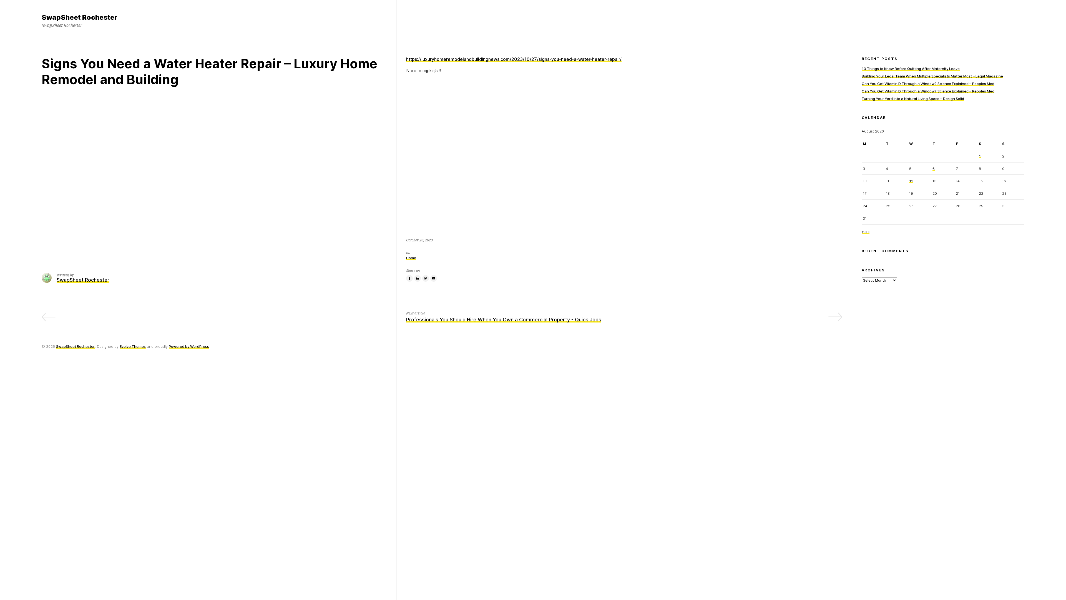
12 (911, 181)
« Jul (865, 232)
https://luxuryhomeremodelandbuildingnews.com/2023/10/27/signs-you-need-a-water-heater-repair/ (514, 59)
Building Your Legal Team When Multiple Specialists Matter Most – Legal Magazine (932, 76)
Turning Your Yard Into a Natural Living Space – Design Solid (913, 98)
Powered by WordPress (189, 346)
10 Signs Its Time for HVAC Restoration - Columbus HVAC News (311, 319)
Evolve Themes (133, 346)
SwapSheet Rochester (75, 346)
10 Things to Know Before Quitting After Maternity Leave (911, 68)
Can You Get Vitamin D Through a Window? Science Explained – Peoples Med (928, 83)
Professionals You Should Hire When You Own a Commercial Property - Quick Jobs (503, 319)
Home (411, 258)
